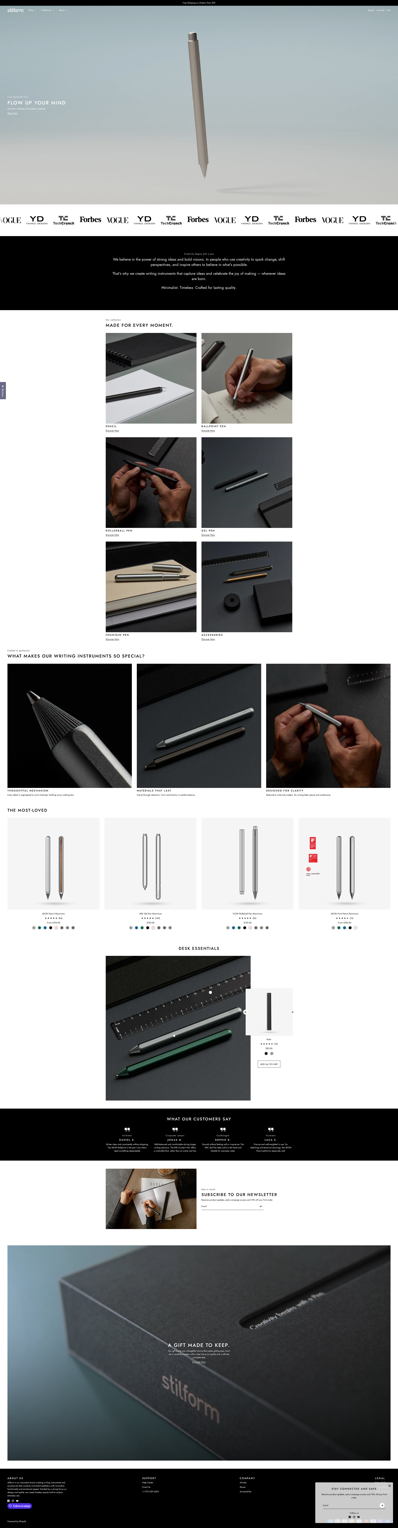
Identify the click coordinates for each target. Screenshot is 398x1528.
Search (371, 10)
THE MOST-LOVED (27, 810)
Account (380, 10)
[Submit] (382, 1505)
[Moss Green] (73, 927)
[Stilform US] (15, 10)
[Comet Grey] (33, 927)
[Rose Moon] (56, 927)
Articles (243, 1482)
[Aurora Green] (39, 927)
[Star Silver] (355, 927)
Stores (242, 1487)
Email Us (146, 1487)
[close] (389, 1485)
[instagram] (354, 1517)
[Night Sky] (45, 927)
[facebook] (350, 1517)
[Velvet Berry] (67, 927)
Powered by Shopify (16, 1521)
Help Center (147, 1482)
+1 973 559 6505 (150, 1491)
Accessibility (245, 1491)
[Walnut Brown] (61, 927)
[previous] (245, 1012)
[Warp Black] (50, 927)
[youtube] (358, 1517)
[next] (292, 1012)
